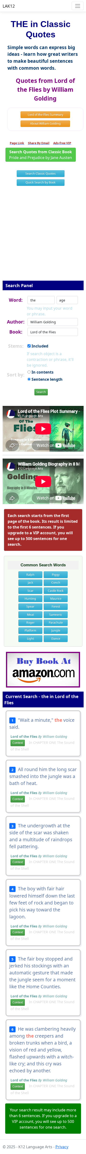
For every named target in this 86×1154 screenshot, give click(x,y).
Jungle (55, 630)
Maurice (55, 599)
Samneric (55, 615)
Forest (56, 606)
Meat (30, 615)
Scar (30, 591)
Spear (30, 606)
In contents (42, 372)
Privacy (61, 1146)
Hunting (30, 599)
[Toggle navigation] (77, 6)
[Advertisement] (43, 236)
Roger (30, 622)
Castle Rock (56, 591)
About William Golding (45, 123)
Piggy (55, 575)
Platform (30, 630)
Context (17, 743)
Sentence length (47, 379)
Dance (55, 639)
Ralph (30, 575)
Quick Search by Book (41, 182)
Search (41, 392)
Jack (30, 582)
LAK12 (9, 6)
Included (39, 346)
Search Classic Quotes (40, 173)
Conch (55, 582)
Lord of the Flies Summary (45, 115)
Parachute (56, 622)
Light (30, 639)
